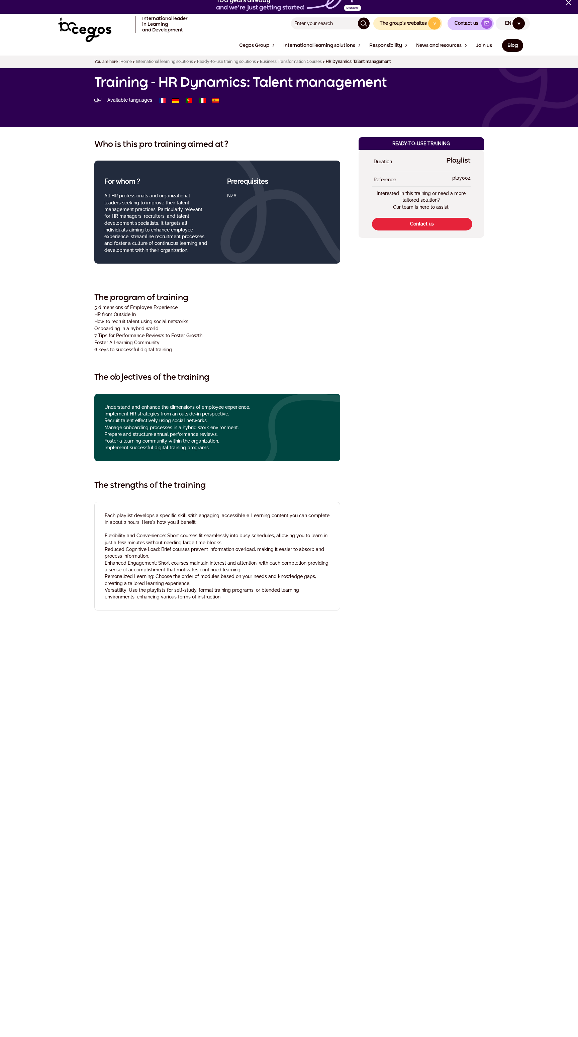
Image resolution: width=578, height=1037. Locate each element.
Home (126, 61)
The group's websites (408, 23)
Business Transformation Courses (291, 61)
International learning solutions (164, 61)
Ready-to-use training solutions (226, 61)
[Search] (364, 23)
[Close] (568, 2)
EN (513, 23)
